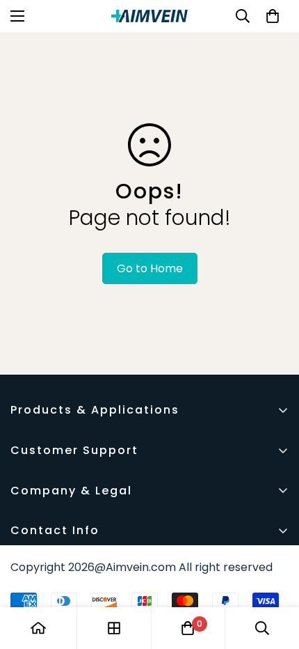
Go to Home (150, 268)
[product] (38, 628)
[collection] (114, 628)
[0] (273, 16)
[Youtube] (69, 599)
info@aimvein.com (60, 570)
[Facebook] (27, 599)
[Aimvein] (149, 16)
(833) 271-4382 (51, 553)
